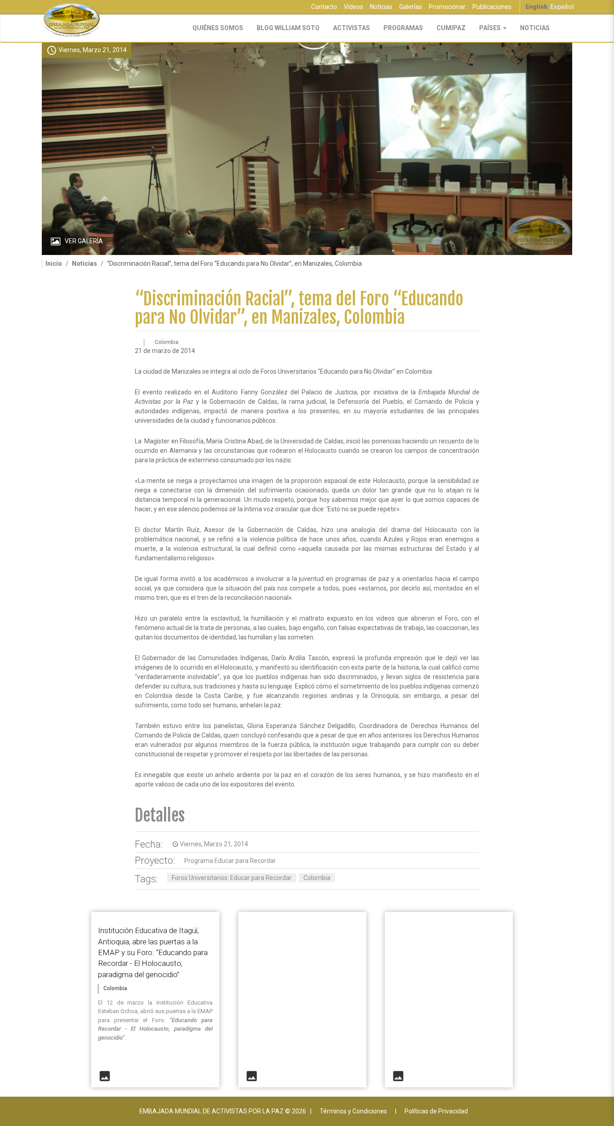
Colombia (316, 877)
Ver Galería (84, 241)
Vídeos (353, 6)
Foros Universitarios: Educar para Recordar (232, 877)
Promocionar (447, 6)
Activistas (351, 27)
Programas (403, 27)
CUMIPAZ (451, 27)
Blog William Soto (288, 27)
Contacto (324, 6)
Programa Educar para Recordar (230, 860)
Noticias (381, 6)
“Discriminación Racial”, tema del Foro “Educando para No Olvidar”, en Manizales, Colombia (299, 308)
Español (562, 6)
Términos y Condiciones (353, 1111)
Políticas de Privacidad (436, 1111)
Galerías (410, 6)
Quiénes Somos (217, 27)
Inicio (53, 263)
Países (490, 27)
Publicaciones (492, 6)
